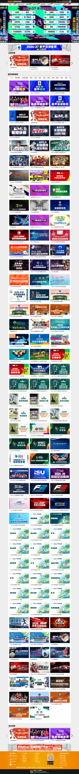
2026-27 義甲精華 (35, 93)
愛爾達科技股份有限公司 (21, 767)
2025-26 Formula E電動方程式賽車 (59, 510)
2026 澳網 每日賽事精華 (37, 644)
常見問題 (37, 755)
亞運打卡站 (36, 4)
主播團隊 (14, 761)
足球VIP (49, 4)
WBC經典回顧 (34, 450)
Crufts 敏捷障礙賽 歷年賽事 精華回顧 (60, 420)
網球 (48, 77)
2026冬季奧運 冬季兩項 (57, 555)
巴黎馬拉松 (54, 346)
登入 (57, 1)
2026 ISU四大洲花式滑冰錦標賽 (38, 480)
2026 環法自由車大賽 (36, 182)
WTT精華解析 (54, 659)
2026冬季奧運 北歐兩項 (36, 584)
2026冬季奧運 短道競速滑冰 (58, 584)
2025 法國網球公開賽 (56, 704)
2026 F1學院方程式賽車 (16, 510)
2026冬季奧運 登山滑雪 (36, 540)
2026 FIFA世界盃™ (56, 182)
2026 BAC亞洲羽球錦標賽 (16, 256)
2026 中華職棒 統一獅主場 (57, 167)
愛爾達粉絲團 (63, 755)
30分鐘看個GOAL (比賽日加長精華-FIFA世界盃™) (43, 361)
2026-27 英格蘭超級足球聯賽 (38, 107)
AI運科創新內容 (14, 629)
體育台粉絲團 (63, 757)
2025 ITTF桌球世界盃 (36, 719)
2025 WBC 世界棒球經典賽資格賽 (39, 465)
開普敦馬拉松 (13, 331)
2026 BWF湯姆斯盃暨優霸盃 (58, 242)
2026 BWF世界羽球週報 (37, 510)
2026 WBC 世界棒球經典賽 (37, 435)
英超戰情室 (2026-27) (36, 197)
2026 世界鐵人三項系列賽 (57, 331)
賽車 (57, 77)
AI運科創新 (25, 77)
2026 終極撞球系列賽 (15, 361)
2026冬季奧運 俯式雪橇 (16, 599)
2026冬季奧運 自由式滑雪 (57, 570)
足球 (35, 77)
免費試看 (24, 755)
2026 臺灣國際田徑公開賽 (37, 331)
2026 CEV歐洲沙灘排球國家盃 (17, 346)
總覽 (12, 77)
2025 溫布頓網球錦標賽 (36, 704)
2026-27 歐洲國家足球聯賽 (17, 495)
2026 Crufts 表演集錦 (15, 420)
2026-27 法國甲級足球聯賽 (17, 122)
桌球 (53, 77)
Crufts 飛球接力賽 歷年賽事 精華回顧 (40, 420)
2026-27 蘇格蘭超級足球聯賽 (17, 197)
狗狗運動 (17, 77)
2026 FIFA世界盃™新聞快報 (17, 376)
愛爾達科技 (14, 755)
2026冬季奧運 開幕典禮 (36, 525)
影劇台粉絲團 (63, 758)
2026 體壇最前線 (35, 242)
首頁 (10, 4)
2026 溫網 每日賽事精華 (16, 316)
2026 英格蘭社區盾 (56, 197)
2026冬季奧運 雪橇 (15, 584)
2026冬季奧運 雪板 (56, 599)
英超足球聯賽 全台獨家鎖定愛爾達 (19, 41)
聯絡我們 (61, 767)
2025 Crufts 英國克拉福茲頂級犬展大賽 (40, 391)
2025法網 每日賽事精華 (16, 719)
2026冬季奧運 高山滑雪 (16, 555)
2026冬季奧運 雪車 (56, 540)
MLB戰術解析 (34, 67)
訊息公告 (37, 757)
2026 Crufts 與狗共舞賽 (57, 406)
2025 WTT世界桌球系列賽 (57, 674)
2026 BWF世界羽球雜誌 (37, 629)
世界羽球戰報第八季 (56, 629)
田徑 (66, 77)
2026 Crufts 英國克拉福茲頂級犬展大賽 (61, 376)
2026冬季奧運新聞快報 (36, 614)
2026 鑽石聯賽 (54, 271)
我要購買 (28, 4)
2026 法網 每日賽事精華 (57, 316)
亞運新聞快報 (13, 67)
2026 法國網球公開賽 (36, 316)
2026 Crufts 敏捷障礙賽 (16, 406)
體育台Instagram (63, 761)
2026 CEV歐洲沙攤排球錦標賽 (38, 256)
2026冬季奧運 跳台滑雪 (36, 599)
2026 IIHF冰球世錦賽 (36, 301)
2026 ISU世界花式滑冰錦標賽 (58, 286)
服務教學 (37, 760)
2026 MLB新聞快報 (15, 137)
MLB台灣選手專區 (55, 137)
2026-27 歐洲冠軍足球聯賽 (57, 93)
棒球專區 (43, 4)
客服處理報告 (37, 761)
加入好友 (14, 764)
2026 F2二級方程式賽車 (37, 495)
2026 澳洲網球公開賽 (15, 644)
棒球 (31, 77)
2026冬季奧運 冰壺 (35, 570)
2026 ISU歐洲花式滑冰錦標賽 (17, 525)
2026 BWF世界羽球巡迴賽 (16, 242)
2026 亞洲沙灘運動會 (36, 346)
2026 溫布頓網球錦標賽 (57, 301)
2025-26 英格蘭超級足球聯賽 (58, 480)
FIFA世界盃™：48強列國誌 (37, 376)
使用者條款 (24, 758)
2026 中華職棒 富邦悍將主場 (17, 167)
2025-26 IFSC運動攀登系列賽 (38, 689)
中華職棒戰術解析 (14, 659)
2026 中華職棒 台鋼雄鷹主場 (58, 152)
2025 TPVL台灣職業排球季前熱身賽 (40, 674)
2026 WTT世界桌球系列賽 (16, 271)
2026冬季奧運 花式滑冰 (16, 540)
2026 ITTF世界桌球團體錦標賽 (38, 271)
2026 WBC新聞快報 (15, 450)
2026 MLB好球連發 (35, 137)
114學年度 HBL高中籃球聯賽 (58, 689)
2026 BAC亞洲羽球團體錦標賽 (17, 480)
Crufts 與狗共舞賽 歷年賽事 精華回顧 (19, 435)
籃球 (40, 77)
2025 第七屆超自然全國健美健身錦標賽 (20, 704)
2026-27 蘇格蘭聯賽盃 (15, 212)
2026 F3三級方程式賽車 (57, 495)
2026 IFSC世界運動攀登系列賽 (18, 301)
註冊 (60, 1)
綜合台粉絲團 (63, 760)
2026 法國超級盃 (55, 212)
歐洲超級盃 (13, 227)
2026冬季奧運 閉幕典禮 (57, 525)
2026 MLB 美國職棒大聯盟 (57, 122)
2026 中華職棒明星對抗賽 (57, 227)
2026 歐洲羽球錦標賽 (56, 256)
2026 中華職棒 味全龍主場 (37, 167)
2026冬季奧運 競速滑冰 (16, 614)
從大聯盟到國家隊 (55, 450)
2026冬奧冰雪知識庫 (56, 614)
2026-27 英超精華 (14, 93)
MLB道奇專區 (34, 152)
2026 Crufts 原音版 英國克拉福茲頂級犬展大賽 (21, 391)
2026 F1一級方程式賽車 (16, 182)
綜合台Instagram (63, 765)
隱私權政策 (24, 760)
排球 (62, 77)
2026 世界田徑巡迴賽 (15, 286)
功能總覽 (24, 761)
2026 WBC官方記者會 (56, 435)
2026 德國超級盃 (35, 212)
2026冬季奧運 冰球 (35, 555)
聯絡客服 (37, 758)
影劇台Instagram (63, 763)
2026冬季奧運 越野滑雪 (16, 570)
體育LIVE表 (21, 4)
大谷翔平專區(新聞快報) (16, 152)
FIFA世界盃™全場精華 (56, 361)
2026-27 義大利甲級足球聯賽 (58, 107)
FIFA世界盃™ (57, 4)
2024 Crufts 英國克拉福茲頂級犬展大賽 (61, 391)
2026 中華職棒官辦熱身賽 (16, 465)
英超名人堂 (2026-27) (36, 227)
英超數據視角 (34, 659)
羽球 (44, 77)
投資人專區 (14, 758)
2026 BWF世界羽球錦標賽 (16, 107)
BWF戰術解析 (54, 67)
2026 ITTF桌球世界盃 (36, 286)
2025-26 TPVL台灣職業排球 (58, 465)
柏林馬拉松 (13, 689)
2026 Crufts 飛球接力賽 (36, 406)
